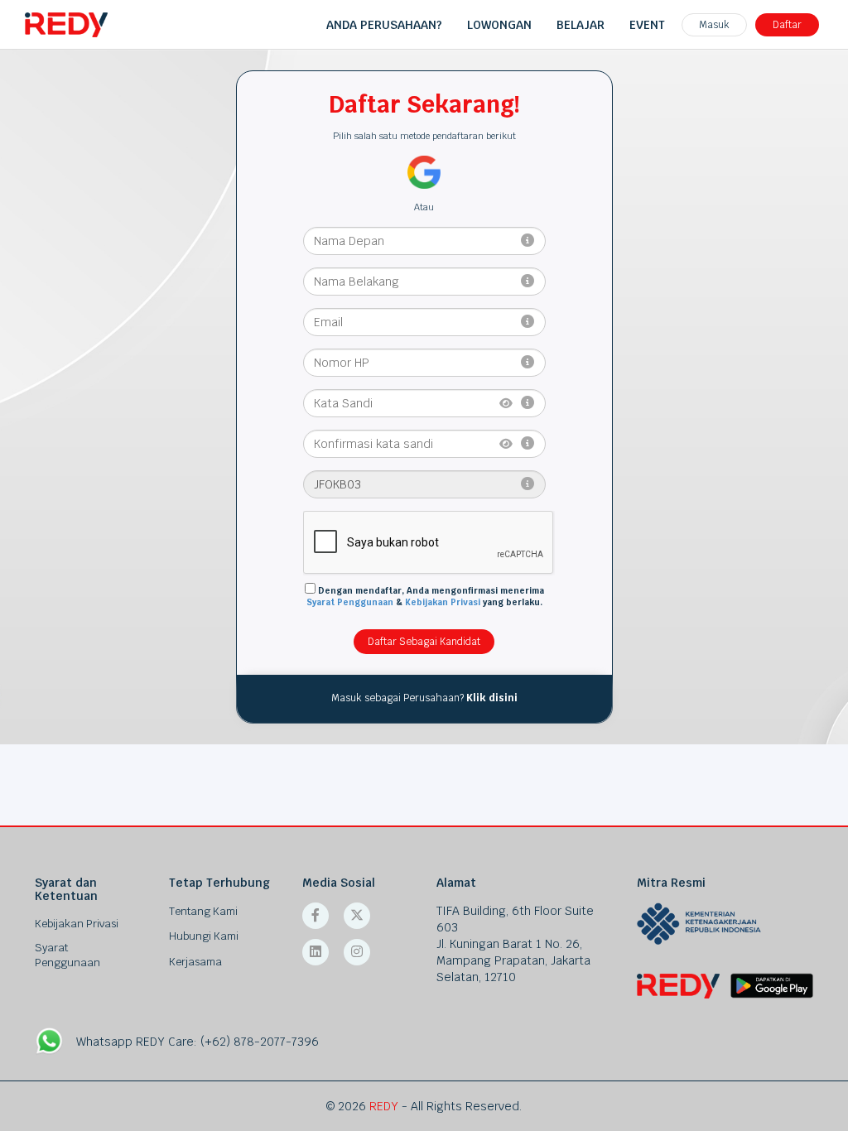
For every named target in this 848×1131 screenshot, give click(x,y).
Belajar (580, 24)
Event (647, 24)
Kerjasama (195, 962)
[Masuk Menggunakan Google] (424, 171)
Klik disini (492, 698)
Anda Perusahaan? (384, 24)
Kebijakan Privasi (442, 602)
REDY (383, 1106)
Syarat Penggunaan (349, 602)
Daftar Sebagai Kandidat (424, 641)
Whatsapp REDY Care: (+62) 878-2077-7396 (197, 1041)
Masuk (714, 24)
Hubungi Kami (203, 936)
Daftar (787, 24)
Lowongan (499, 24)
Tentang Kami (203, 911)
